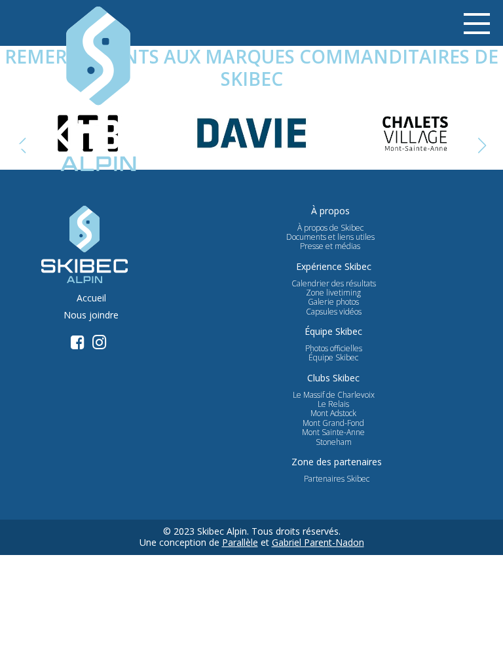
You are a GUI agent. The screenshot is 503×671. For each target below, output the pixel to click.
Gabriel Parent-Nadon (318, 542)
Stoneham (334, 442)
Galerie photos (333, 302)
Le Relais (333, 404)
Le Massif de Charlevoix (334, 395)
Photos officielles (333, 348)
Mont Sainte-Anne (333, 432)
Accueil (91, 298)
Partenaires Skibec (336, 479)
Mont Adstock (333, 413)
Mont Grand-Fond (333, 423)
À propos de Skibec (330, 228)
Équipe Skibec (333, 357)
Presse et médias (330, 246)
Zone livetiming (333, 292)
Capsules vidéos (334, 311)
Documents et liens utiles (330, 237)
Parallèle (240, 542)
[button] (482, 145)
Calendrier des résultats (333, 283)
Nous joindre (91, 315)
